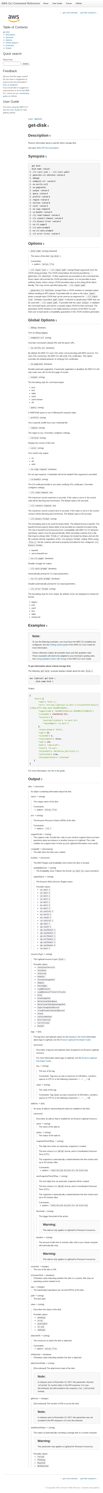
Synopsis (9, 37)
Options (9, 40)
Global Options (12, 43)
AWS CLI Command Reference (20, 3)
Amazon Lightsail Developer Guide (75, 1040)
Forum (69, 3)
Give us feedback (10, 85)
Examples (10, 45)
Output (8, 48)
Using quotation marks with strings (51, 659)
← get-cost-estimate (69, 13)
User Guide (57, 3)
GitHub (79, 3)
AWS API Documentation (48, 148)
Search (25, 63)
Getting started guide (59, 645)
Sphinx (97, 1488)
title (52, 771)
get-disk (6, 32)
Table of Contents (15, 27)
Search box (8, 60)
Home (45, 3)
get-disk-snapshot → (89, 13)
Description (10, 35)
